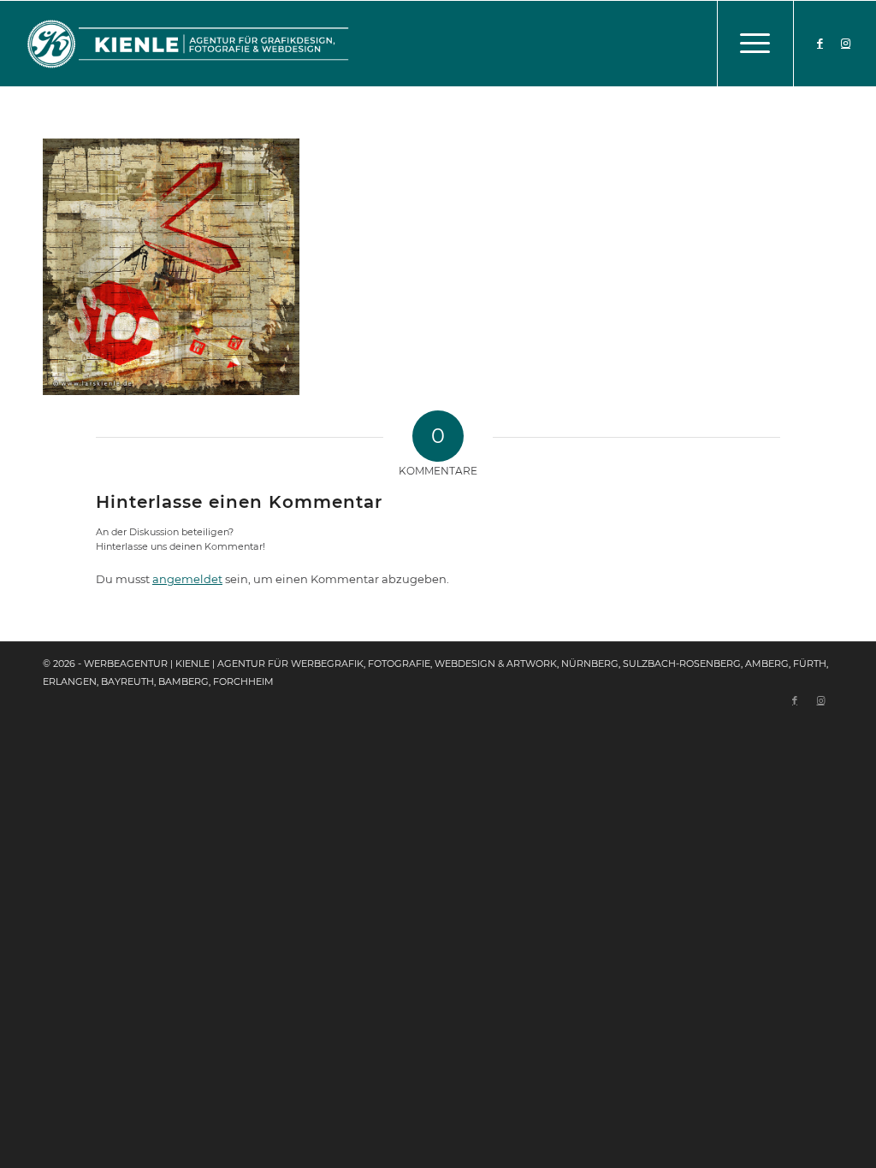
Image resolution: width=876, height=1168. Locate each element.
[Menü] (755, 43)
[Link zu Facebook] (820, 43)
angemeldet (187, 579)
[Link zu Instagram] (846, 43)
